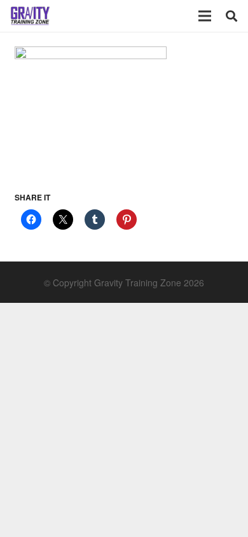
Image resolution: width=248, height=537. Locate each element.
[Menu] (205, 16)
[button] (231, 16)
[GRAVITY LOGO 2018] (30, 15)
